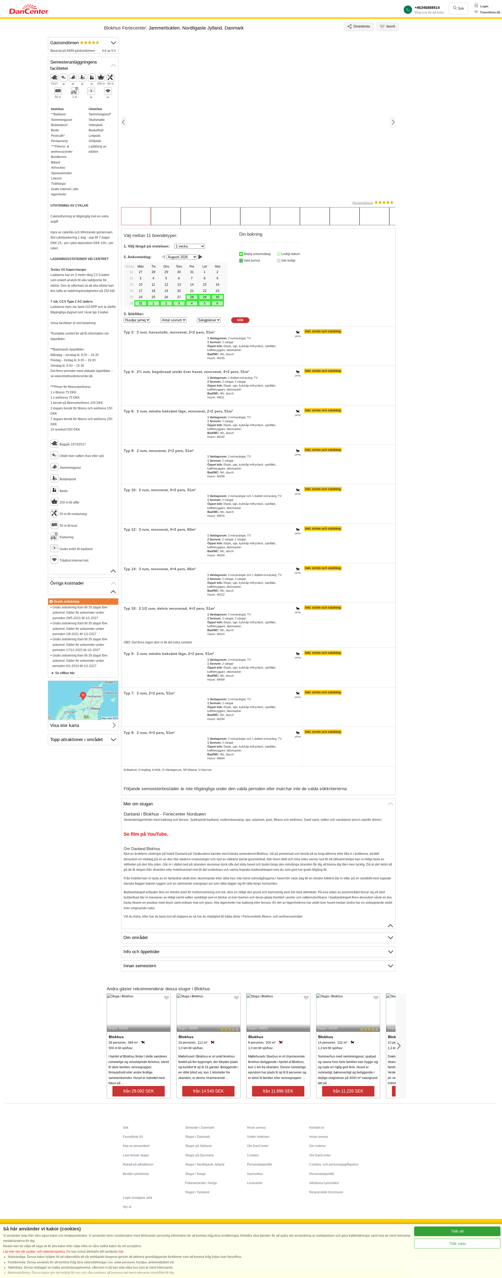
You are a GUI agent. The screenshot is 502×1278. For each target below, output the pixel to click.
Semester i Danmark (199, 1127)
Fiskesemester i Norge (201, 1183)
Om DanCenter (258, 1146)
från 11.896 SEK (278, 1091)
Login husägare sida (137, 1198)
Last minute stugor (136, 1155)
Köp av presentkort (136, 1146)
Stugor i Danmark (197, 1137)
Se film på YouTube (145, 834)
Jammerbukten (164, 28)
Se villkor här (65, 673)
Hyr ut (127, 1207)
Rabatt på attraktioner (138, 1164)
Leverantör (255, 1183)
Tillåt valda (457, 1244)
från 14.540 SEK (208, 1091)
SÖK (240, 320)
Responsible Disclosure (326, 1192)
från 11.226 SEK (348, 1091)
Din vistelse (317, 1146)
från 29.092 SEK (138, 1091)
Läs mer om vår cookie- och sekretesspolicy (34, 1251)
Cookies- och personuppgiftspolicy (333, 1164)
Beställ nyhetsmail (136, 1174)
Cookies (253, 1155)
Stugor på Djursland (199, 1155)
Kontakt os (316, 1127)
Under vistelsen (258, 1137)
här (121, 1251)
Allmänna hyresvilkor (324, 1183)
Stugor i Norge (195, 1174)
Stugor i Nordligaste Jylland (204, 1164)
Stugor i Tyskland (197, 1192)
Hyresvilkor (255, 1174)
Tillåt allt (457, 1231)
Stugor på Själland (198, 1146)
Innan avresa (256, 1127)
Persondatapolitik (259, 1164)
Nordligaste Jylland (202, 28)
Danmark (234, 28)
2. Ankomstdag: (138, 257)
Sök (460, 8)
